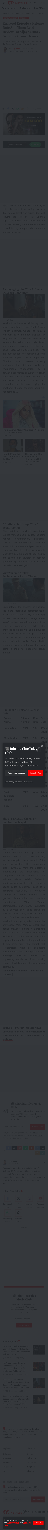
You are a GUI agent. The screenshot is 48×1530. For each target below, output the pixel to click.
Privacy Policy (13, 1523)
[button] (38, 1523)
